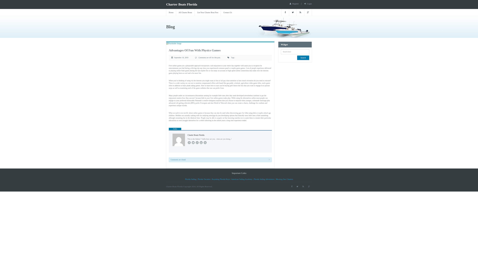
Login (309, 4)
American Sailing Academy (241, 179)
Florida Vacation (204, 179)
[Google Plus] (308, 12)
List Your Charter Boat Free (207, 12)
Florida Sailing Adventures (264, 179)
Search (303, 58)
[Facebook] (285, 12)
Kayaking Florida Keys (221, 179)
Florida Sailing (190, 179)
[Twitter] (293, 12)
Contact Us (227, 12)
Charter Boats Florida (181, 4)
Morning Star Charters (284, 179)
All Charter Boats (185, 12)
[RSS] (300, 12)
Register (295, 4)
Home (171, 12)
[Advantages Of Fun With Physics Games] (173, 43)
